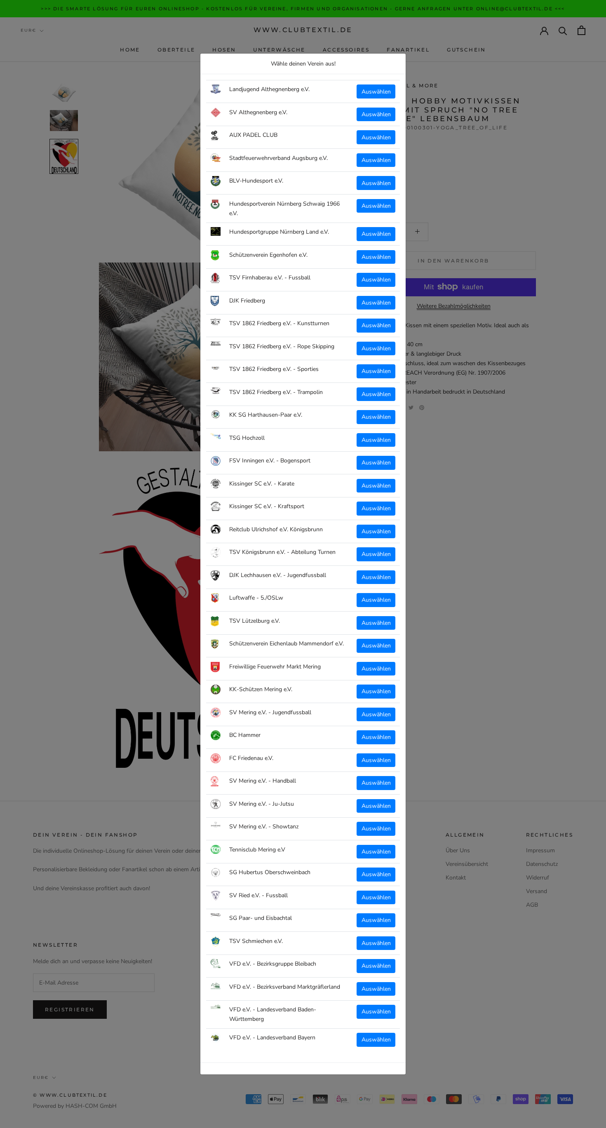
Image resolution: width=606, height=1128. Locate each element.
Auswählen (376, 92)
